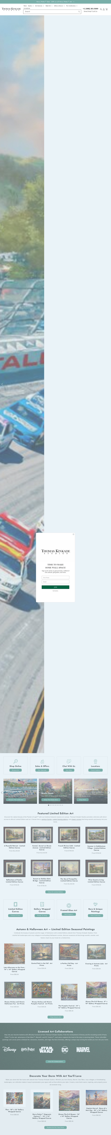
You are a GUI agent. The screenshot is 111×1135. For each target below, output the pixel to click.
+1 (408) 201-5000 (90, 9)
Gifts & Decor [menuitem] (58, 6)
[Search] (79, 12)
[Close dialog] (73, 534)
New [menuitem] (25, 6)
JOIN (55, 587)
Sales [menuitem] (30, 6)
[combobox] (52, 12)
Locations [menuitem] (27, 8)
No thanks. (55, 591)
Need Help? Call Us (90, 11)
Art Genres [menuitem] (38, 6)
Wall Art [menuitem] (48, 6)
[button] (101, 9)
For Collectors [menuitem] (71, 6)
